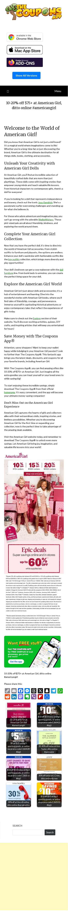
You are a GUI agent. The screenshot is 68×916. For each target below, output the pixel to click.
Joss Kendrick (45, 202)
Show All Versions (26, 75)
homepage (9, 392)
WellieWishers (45, 219)
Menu (57, 91)
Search (17, 825)
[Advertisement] (34, 876)
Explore (37, 318)
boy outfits (14, 259)
